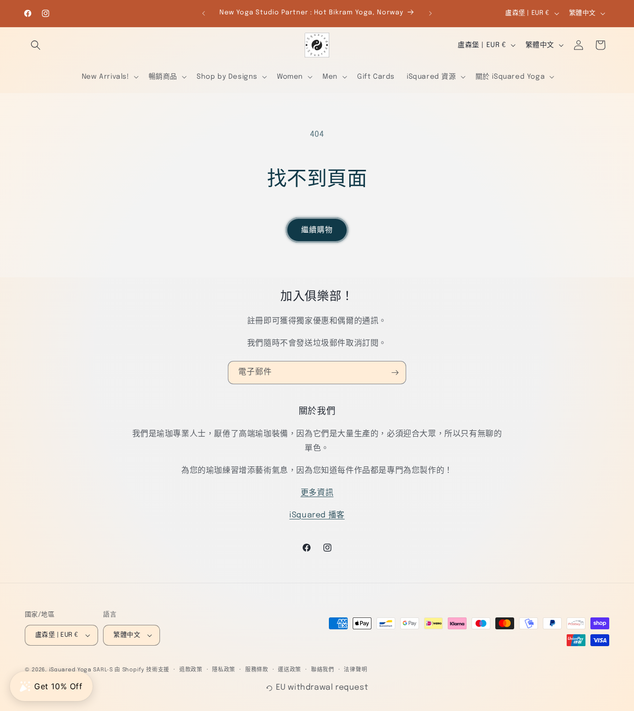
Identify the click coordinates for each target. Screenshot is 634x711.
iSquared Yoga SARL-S (81, 670)
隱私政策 (223, 670)
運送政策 (289, 670)
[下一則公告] (430, 13)
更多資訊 (317, 493)
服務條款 (256, 670)
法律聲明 (355, 670)
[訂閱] (395, 372)
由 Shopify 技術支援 (141, 670)
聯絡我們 (322, 670)
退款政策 (191, 670)
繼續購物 (317, 230)
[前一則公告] (203, 13)
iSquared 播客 (317, 515)
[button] (36, 45)
